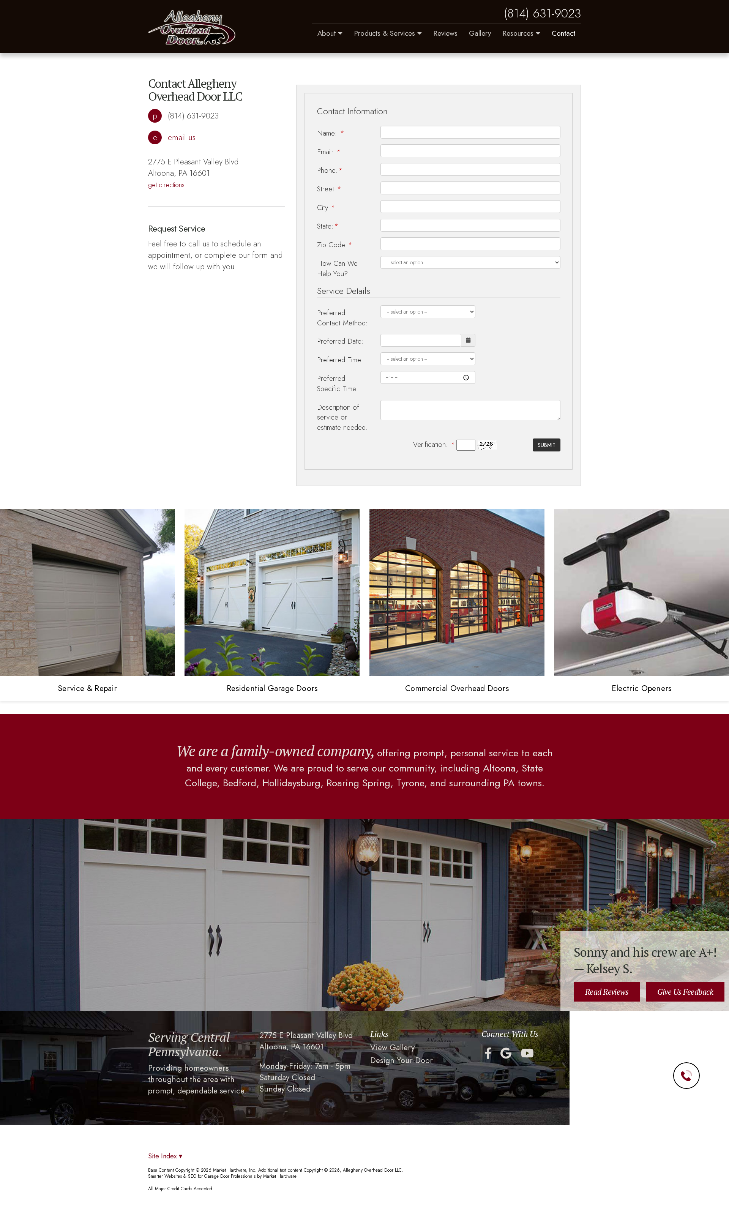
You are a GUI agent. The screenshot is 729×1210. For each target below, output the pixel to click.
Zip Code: (334, 245)
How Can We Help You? (337, 268)
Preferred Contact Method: (342, 318)
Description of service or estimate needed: (342, 417)
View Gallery (392, 1048)
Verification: (433, 445)
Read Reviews (607, 991)
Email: (328, 152)
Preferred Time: (340, 360)
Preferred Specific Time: (337, 383)
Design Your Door (401, 1061)
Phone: (329, 170)
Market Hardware (280, 1176)
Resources (519, 33)
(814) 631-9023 (542, 14)
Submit (546, 445)
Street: (328, 189)
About (327, 33)
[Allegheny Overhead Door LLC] (192, 27)
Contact (563, 33)
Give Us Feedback (685, 991)
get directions (166, 185)
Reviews (445, 33)
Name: (330, 133)
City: (325, 207)
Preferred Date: (340, 341)
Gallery (480, 33)
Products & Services (385, 33)
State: (327, 226)
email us (182, 137)
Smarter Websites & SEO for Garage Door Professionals (202, 1176)
